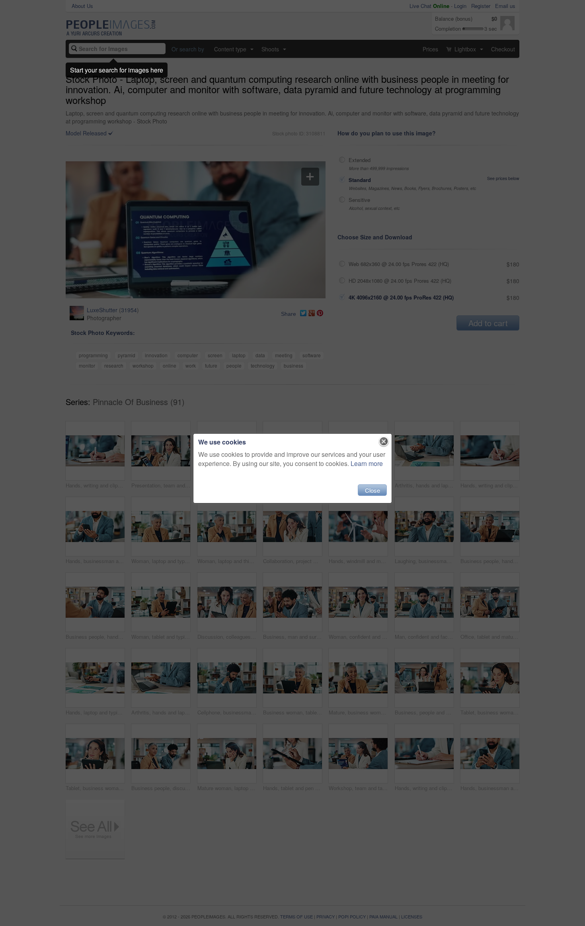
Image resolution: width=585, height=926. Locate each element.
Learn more (367, 463)
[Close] (384, 442)
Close (372, 490)
